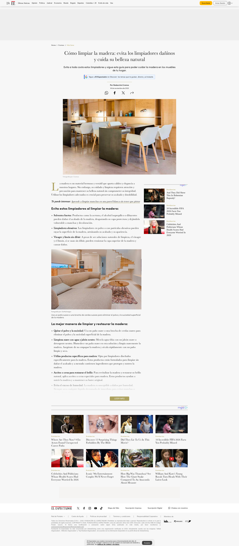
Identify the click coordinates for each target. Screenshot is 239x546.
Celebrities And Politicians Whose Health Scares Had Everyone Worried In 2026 (65, 476)
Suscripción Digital (155, 508)
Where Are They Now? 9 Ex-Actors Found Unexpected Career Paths (66, 442)
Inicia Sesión (220, 3)
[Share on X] (123, 93)
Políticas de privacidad (98, 516)
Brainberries (55, 436)
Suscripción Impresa (133, 508)
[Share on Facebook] (114, 93)
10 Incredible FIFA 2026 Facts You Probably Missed (170, 441)
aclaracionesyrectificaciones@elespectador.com (67, 527)
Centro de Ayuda (78, 516)
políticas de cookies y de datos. (108, 544)
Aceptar (147, 543)
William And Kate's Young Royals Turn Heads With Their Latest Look (171, 476)
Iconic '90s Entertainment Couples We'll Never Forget (100, 475)
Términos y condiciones (121, 516)
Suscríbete (206, 3)
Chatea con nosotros (179, 508)
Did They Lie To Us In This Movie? (135, 441)
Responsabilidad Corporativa (147, 516)
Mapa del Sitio (113, 508)
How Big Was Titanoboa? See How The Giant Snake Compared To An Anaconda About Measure (136, 478)
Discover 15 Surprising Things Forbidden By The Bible (101, 441)
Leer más (119, 399)
